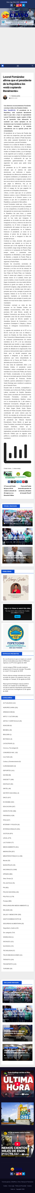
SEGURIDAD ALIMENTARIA (12, 923)
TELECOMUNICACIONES (11, 955)
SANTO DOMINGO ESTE (11, 919)
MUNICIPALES (7, 865)
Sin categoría (7, 932)
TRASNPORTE (8, 964)
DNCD (5, 797)
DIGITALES (6, 784)
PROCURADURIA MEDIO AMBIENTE (15, 905)
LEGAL (5, 838)
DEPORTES (7, 770)
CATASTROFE (7, 743)
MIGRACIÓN (7, 851)
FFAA (5, 820)
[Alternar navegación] (18, 66)
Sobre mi (13, 1189)
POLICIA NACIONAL (9, 892)
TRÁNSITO (6, 959)
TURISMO (6, 968)
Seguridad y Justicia (9, 928)
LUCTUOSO (7, 842)
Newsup (23, 1181)
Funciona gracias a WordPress (9, 1181)
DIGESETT (6, 779)
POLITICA (6, 896)
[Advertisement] (17, 45)
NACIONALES (7, 869)
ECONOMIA (7, 802)
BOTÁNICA (6, 739)
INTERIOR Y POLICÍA (10, 824)
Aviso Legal (11, 1186)
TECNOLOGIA (7, 950)
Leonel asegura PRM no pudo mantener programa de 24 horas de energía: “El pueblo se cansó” (17, 669)
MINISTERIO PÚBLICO (10, 856)
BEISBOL (6, 730)
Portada (5, 901)
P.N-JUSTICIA (7, 883)
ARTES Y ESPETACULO (11, 721)
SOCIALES (6, 941)
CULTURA (6, 757)
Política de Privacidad (20, 1186)
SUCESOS (6, 946)
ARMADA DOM (8, 712)
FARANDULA (7, 815)
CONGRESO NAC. (9, 752)
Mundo (5, 860)
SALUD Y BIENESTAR (10, 914)
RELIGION (6, 910)
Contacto (29, 1186)
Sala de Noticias (20, 560)
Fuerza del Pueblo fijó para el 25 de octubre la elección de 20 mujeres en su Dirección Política (10, 490)
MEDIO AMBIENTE (9, 847)
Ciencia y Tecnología (9, 748)
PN (4, 887)
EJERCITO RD (7, 811)
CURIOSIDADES (8, 766)
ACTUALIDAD (7, 703)
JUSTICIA (6, 833)
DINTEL (5, 788)
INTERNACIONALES (9, 829)
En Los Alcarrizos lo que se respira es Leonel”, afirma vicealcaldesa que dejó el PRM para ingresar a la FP (17, 661)
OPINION (6, 874)
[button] (32, 65)
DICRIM (5, 775)
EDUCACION (7, 806)
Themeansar (30, 1181)
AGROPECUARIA (8, 707)
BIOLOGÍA (6, 734)
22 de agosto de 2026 (13, 997)
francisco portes (16, 96)
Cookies (5, 1186)
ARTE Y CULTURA (9, 716)
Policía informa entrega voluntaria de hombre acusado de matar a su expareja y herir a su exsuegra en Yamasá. (17, 677)
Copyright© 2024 (20, 1189)
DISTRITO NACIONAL (10, 793)
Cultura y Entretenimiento (11, 761)
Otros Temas (7, 878)
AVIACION (6, 725)
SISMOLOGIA (7, 937)
